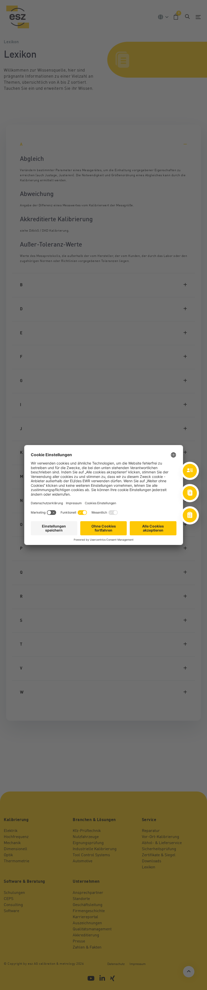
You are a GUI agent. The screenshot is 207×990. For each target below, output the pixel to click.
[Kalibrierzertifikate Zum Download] (190, 493)
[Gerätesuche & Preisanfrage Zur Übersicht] (190, 515)
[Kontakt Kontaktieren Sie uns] (190, 471)
